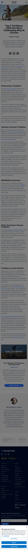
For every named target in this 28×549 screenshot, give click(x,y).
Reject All (14, 542)
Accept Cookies (14, 546)
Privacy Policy (6, 535)
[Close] (26, 527)
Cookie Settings (14, 538)
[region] (14, 537)
